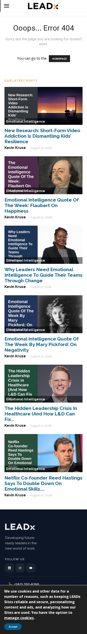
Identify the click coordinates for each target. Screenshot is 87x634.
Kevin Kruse (15, 148)
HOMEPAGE (59, 58)
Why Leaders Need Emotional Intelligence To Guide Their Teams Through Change (43, 275)
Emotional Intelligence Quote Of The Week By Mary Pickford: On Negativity (41, 344)
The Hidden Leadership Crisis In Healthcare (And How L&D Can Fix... (40, 413)
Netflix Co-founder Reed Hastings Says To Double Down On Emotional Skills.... (43, 483)
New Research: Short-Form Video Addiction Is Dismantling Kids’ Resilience (42, 136)
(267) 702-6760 (26, 584)
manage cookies (19, 617)
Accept (13, 626)
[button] (9, 568)
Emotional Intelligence (25, 121)
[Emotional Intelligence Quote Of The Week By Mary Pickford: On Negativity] (43, 314)
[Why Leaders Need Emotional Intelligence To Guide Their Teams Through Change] (43, 245)
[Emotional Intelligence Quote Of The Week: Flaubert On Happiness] (43, 175)
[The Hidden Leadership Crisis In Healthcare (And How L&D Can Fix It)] (43, 384)
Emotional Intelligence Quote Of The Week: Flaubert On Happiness (41, 205)
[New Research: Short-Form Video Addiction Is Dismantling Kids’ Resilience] (43, 106)
